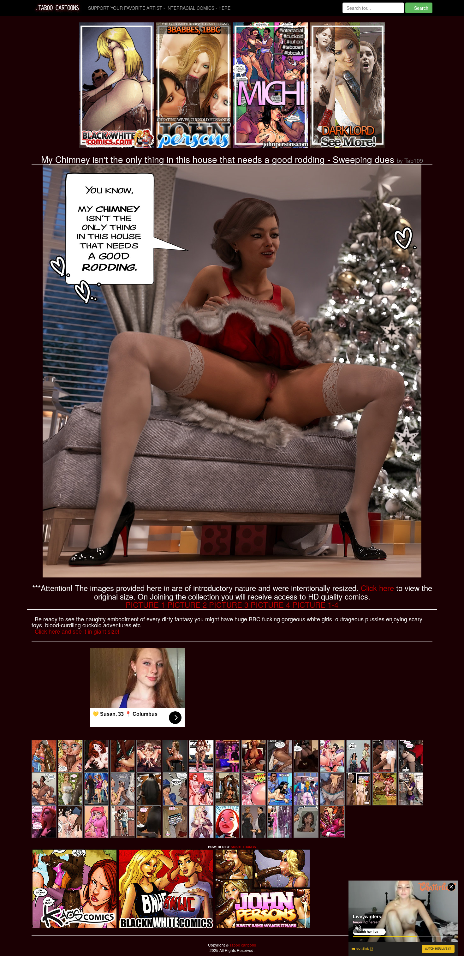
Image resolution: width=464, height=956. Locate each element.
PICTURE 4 (270, 604)
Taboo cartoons (242, 944)
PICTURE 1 (145, 604)
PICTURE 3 (228, 604)
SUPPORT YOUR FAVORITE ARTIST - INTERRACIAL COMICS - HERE (159, 8)
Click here (377, 587)
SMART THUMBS (243, 847)
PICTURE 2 (187, 604)
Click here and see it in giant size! (77, 631)
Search (420, 8)
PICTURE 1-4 (315, 604)
